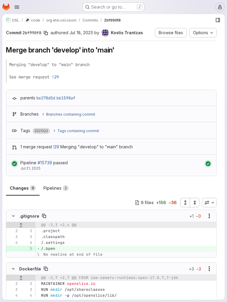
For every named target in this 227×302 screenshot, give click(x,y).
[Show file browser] (218, 20)
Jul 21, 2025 (30, 168)
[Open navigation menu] (17, 7)
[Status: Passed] (14, 163)
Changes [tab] (22, 188)
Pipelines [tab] (55, 188)
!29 (55, 77)
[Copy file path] (44, 215)
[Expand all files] (185, 202)
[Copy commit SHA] (45, 33)
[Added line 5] (27, 249)
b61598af (65, 98)
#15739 (45, 162)
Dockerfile (30, 268)
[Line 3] (13, 237)
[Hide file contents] (13, 215)
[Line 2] (13, 231)
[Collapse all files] (195, 202)
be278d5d (45, 98)
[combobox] (209, 202)
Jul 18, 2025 (81, 32)
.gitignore (29, 216)
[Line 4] (13, 243)
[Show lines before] (20, 225)
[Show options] (209, 215)
